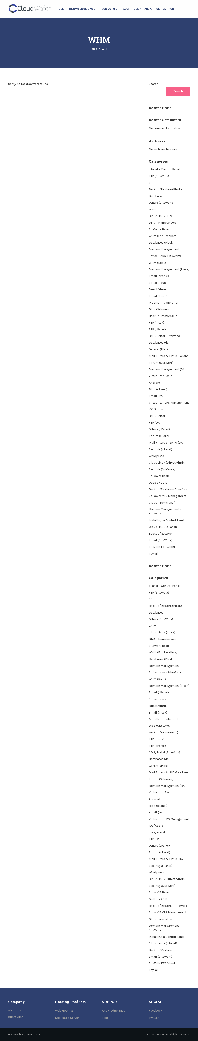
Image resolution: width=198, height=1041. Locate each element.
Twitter (154, 1017)
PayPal (153, 553)
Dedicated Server (67, 1017)
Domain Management (164, 249)
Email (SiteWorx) (160, 540)
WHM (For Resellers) (163, 236)
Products (108, 9)
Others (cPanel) (159, 429)
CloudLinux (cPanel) (163, 527)
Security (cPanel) (160, 449)
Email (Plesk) (158, 296)
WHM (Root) (157, 263)
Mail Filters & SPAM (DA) (166, 442)
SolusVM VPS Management (167, 496)
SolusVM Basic (159, 476)
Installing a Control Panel (166, 520)
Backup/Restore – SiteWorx (168, 489)
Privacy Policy (15, 1034)
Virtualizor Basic (160, 376)
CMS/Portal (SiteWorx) (164, 336)
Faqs (105, 1017)
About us (14, 1010)
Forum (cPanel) (159, 436)
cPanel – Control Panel (164, 169)
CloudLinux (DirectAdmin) (167, 462)
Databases (156, 196)
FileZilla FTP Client (162, 547)
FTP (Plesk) (156, 322)
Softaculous (157, 282)
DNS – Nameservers (163, 222)
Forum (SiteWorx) (161, 363)
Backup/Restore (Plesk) (165, 189)
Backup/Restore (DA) (163, 316)
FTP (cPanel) (157, 329)
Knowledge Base (82, 9)
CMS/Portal (157, 416)
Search (153, 84)
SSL (151, 182)
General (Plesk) (159, 349)
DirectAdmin (158, 289)
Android (154, 382)
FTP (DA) (154, 422)
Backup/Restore (160, 533)
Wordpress (156, 456)
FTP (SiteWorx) (159, 176)
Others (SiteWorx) (161, 202)
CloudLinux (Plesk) (162, 216)
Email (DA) (156, 396)
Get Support (166, 9)
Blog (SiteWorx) (160, 309)
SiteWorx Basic (159, 229)
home (93, 48)
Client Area (143, 9)
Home (60, 9)
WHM (152, 209)
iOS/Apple (156, 409)
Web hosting (64, 1010)
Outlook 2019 (158, 482)
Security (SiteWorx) (162, 469)
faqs (125, 9)
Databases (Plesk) (161, 242)
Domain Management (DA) (167, 369)
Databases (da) (159, 342)
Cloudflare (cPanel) (162, 502)
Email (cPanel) (159, 276)
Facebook (155, 1010)
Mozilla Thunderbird (163, 302)
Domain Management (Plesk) (169, 269)
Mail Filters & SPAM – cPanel (169, 356)
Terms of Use (34, 1034)
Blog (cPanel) (158, 389)
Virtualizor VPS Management (169, 402)
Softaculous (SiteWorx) (165, 256)
